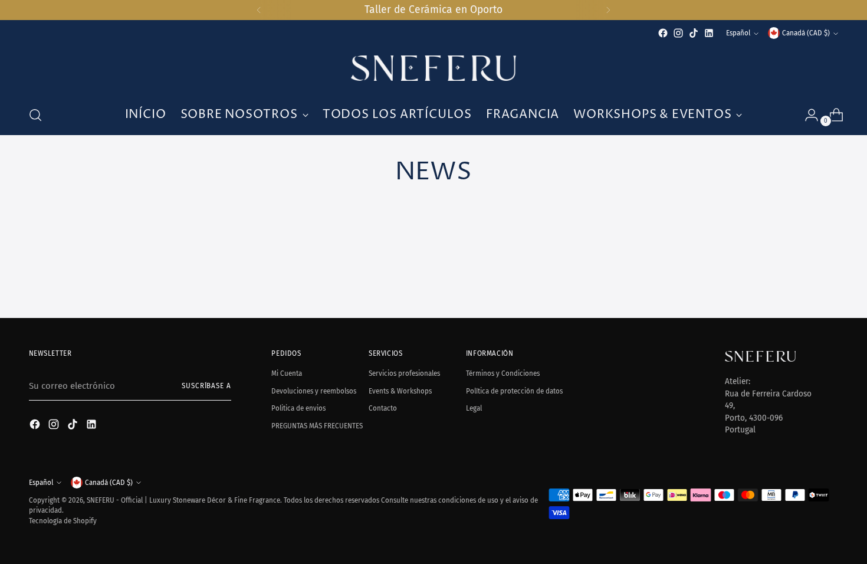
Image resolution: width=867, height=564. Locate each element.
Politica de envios (298, 408)
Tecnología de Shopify (63, 521)
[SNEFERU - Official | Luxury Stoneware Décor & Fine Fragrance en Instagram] (678, 33)
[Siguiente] (608, 10)
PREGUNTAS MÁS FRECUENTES (317, 426)
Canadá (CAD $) (806, 33)
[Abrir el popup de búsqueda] (35, 115)
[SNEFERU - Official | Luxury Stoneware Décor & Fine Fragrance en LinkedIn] (709, 33)
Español (738, 33)
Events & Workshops (400, 391)
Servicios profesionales (404, 373)
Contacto (383, 408)
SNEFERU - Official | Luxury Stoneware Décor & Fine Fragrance (183, 500)
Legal (474, 408)
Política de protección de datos (514, 391)
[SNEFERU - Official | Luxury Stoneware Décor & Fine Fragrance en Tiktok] (693, 33)
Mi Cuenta (286, 373)
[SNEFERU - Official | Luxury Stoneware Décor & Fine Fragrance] (433, 68)
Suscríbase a (206, 386)
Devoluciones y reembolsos (313, 391)
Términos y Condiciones (503, 373)
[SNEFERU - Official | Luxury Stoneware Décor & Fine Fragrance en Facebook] (663, 33)
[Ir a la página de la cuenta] (807, 115)
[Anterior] (259, 10)
